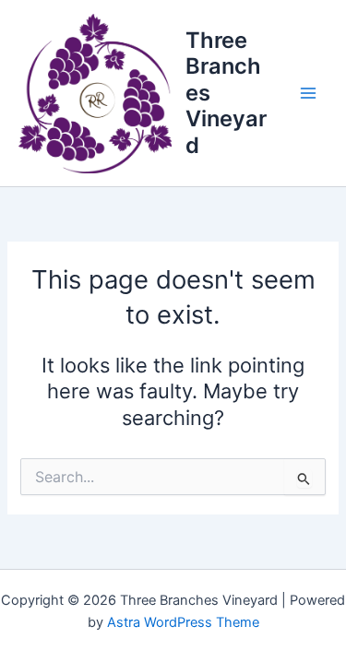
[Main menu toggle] (308, 93)
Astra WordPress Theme (183, 622)
